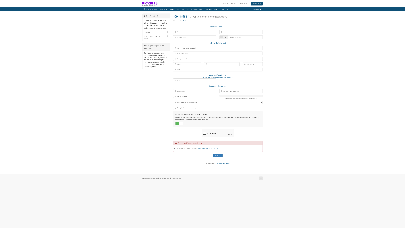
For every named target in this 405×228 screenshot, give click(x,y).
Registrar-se (243, 4)
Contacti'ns (224, 9)
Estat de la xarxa (211, 9)
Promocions (174, 9)
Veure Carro (256, 4)
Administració (177, 21)
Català (224, 4)
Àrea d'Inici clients (150, 9)
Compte (256, 9)
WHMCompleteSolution (222, 164)
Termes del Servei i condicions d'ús (207, 148)
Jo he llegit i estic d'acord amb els (197, 148)
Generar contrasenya (180, 96)
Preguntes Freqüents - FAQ (192, 9)
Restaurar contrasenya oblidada (152, 37)
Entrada (233, 4)
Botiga (163, 9)
